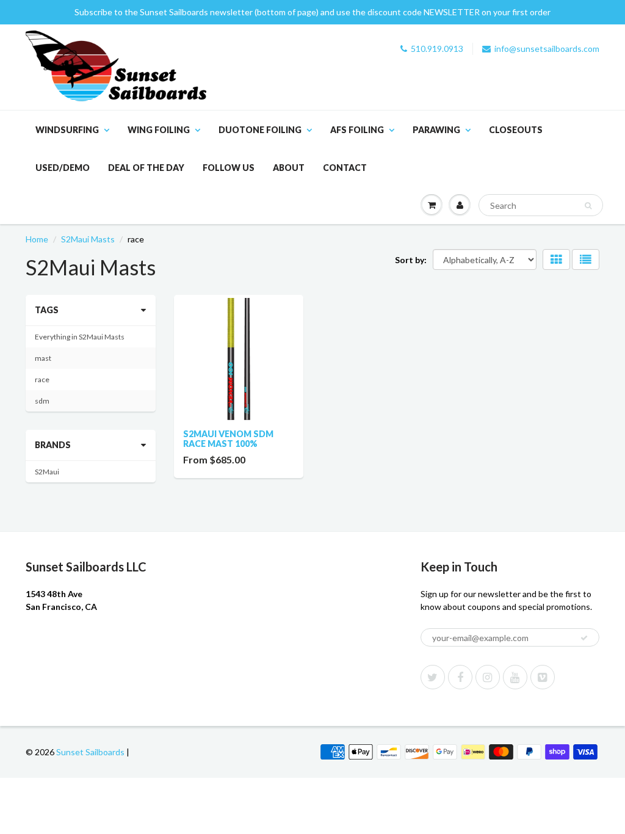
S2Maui (47, 471)
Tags (47, 310)
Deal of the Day (146, 167)
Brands (53, 445)
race (42, 379)
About (289, 167)
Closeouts (516, 130)
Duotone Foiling (260, 130)
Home (37, 239)
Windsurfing (67, 130)
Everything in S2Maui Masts (80, 336)
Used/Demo (62, 167)
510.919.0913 (437, 48)
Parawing (436, 130)
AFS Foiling (357, 130)
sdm (42, 400)
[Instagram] (487, 677)
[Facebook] (460, 677)
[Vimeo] (542, 677)
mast (43, 358)
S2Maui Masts (88, 239)
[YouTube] (515, 677)
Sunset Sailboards (90, 752)
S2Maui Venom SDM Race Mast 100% (228, 439)
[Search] (588, 206)
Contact (345, 167)
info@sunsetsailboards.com (546, 48)
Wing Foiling (159, 130)
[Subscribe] (584, 638)
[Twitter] (433, 677)
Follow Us (229, 167)
